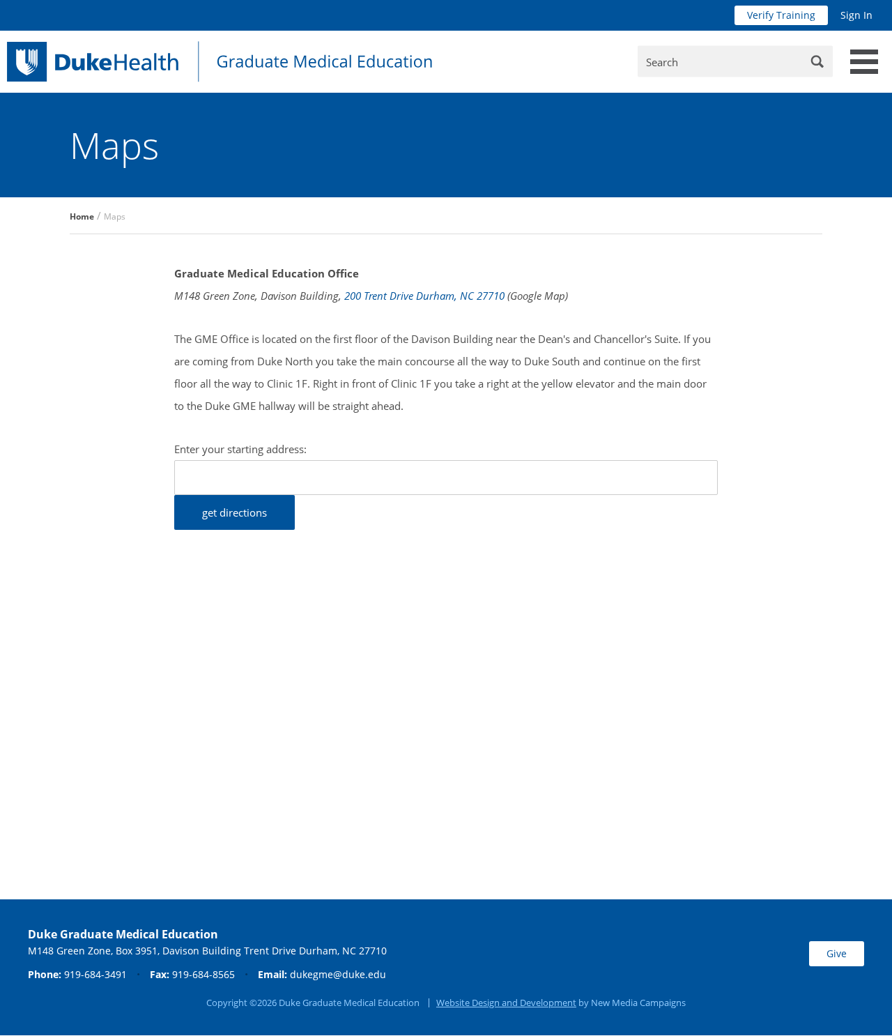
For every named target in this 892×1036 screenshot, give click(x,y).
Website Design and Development (506, 1002)
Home (82, 216)
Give (836, 953)
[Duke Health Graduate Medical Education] (219, 61)
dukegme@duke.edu (338, 974)
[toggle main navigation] (864, 61)
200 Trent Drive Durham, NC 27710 (424, 296)
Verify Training (781, 15)
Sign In (856, 15)
